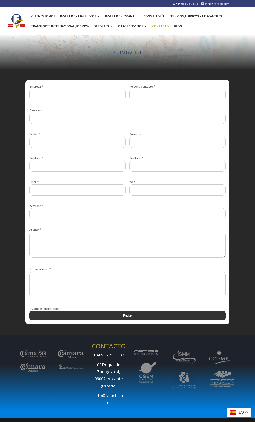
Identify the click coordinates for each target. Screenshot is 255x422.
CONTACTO (160, 26)
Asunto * (35, 229)
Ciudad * (35, 134)
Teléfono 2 (136, 158)
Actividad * (36, 206)
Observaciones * (40, 269)
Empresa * (36, 86)
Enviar (127, 315)
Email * (34, 182)
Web (132, 182)
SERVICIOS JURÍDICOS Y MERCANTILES (196, 16)
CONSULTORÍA (154, 16)
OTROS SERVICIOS (130, 26)
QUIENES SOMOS (43, 16)
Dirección (35, 110)
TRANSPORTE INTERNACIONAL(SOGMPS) (60, 26)
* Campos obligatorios (44, 309)
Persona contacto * (142, 86)
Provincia (135, 134)
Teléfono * (36, 158)
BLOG (178, 26)
